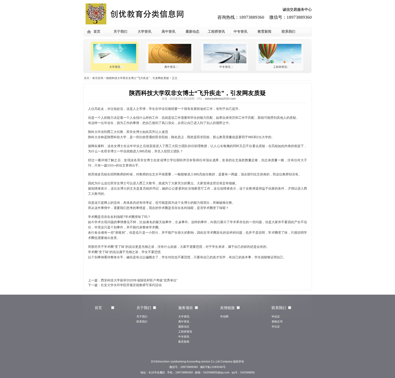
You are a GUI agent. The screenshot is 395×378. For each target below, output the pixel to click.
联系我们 (288, 31)
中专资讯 (240, 31)
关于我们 (120, 31)
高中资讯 (168, 31)
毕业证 (276, 316)
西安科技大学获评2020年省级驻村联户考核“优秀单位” (139, 280)
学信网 (224, 316)
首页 (96, 31)
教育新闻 (264, 31)
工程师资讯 (216, 31)
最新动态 (192, 31)
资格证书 (277, 321)
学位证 (276, 326)
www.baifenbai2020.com (220, 98)
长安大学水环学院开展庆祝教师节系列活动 (131, 285)
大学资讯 (144, 31)
